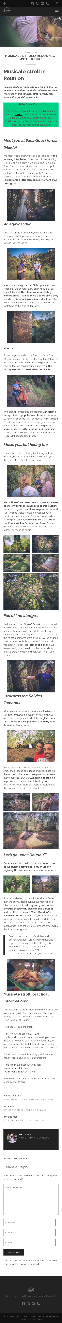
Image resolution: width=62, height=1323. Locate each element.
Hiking (19, 1120)
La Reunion (31, 1120)
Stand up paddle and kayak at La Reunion (28, 1099)
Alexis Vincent (13, 1068)
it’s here (31, 1058)
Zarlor (44, 1120)
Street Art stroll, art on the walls (25, 1110)
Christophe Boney (14, 1071)
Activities (9, 1120)
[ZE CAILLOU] (7, 11)
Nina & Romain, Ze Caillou (34, 1138)
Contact (37, 1320)
